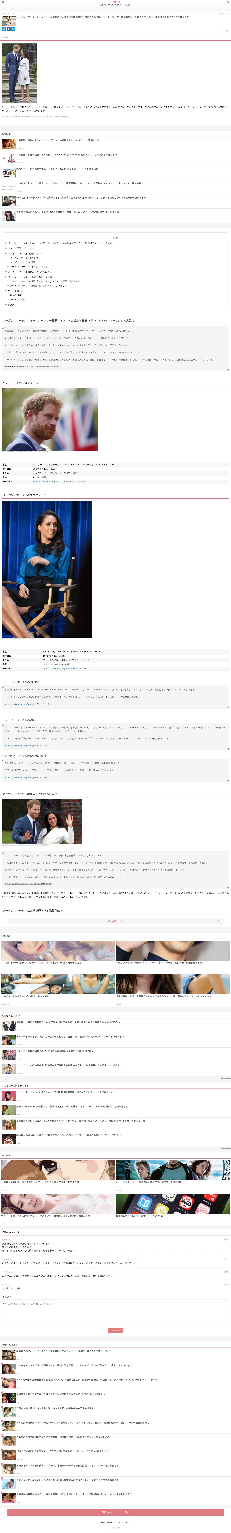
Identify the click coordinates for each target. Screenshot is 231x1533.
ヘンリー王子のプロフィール (22, 248)
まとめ (11, 305)
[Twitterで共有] (4, 29)
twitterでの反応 (17, 299)
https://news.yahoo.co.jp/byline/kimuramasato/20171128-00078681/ (28, 884)
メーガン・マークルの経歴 (23, 262)
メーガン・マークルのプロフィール (25, 254)
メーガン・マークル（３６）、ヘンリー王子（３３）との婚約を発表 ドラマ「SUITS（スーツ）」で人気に (61, 243)
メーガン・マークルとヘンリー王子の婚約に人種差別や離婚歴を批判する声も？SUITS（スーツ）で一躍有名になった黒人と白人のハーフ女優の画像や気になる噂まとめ (102, 17)
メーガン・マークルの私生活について (28, 266)
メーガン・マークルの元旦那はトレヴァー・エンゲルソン (38, 286)
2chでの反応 (16, 295)
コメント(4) (225, 30)
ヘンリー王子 (33, 107)
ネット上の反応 (15, 291)
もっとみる (226, 1078)
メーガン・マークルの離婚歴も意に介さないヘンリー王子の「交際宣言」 (46, 281)
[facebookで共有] (9, 29)
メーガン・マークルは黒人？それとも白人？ (30, 272)
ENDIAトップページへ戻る (115, 1512)
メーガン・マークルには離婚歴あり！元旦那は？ (32, 277)
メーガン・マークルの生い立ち (25, 258)
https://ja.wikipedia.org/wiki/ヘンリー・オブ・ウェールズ (61, 481)
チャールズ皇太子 (11, 107)
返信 (226, 1240)
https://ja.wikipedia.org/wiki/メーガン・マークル (66, 668)
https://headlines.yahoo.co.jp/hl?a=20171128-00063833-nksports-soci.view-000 (32, 366)
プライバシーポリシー (122, 1522)
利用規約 (110, 1522)
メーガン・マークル (71, 107)
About (103, 1522)
